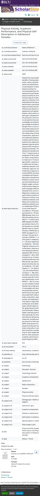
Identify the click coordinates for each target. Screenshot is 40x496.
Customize (19, 493)
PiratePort (32, 5)
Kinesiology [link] (28, 22)
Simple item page (20, 43)
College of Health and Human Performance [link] (12, 22)
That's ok (4, 493)
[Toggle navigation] (37, 15)
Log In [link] (33, 15)
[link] (36, 452)
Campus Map (23, 5)
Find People (14, 5)
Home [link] (6, 19)
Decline (12, 493)
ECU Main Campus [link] (17, 19)
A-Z (38, 5)
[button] (26, 15)
